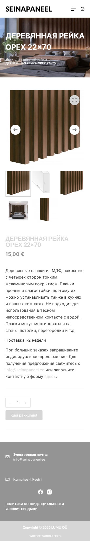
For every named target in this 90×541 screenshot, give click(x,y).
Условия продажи (22, 509)
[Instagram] (49, 491)
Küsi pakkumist (24, 415)
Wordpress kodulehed (45, 535)
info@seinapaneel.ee (26, 369)
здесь (50, 376)
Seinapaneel (29, 9)
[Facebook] (40, 491)
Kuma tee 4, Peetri (27, 479)
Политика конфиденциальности (35, 504)
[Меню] (73, 8)
